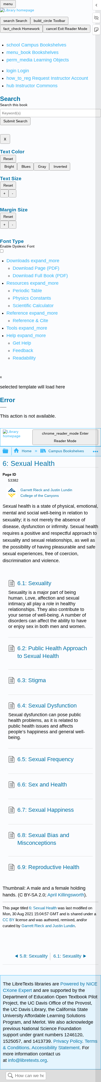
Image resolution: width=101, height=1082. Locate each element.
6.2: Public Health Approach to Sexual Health (52, 652)
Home (26, 451)
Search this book (13, 105)
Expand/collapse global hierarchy (8, 451)
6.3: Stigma (31, 680)
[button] (23, 350)
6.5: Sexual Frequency (45, 759)
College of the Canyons (39, 496)
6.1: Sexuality (34, 583)
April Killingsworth (65, 894)
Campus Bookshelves (66, 451)
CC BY (9, 920)
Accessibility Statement (56, 1047)
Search (10, 1076)
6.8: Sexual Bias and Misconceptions (43, 839)
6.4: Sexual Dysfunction (47, 705)
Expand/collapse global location (95, 450)
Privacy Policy (67, 1041)
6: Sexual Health (43, 908)
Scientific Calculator (33, 305)
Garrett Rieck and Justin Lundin (46, 490)
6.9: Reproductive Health (48, 867)
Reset (8, 159)
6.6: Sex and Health (42, 784)
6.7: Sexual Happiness (45, 810)
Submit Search (15, 121)
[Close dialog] (3, 407)
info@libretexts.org (27, 1060)
